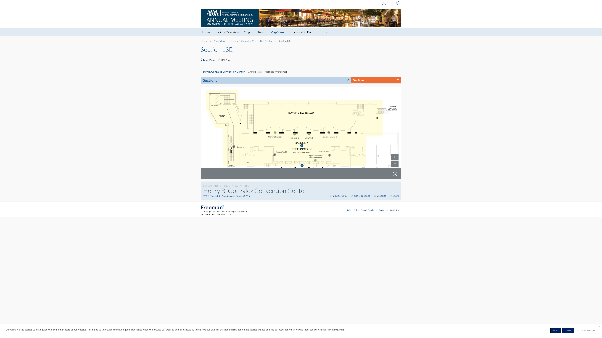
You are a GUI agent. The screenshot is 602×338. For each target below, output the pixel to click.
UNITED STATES (210, 186)
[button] (585, 330)
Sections (210, 80)
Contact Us (383, 210)
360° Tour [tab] (226, 59)
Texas (227, 186)
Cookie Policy (395, 210)
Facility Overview (227, 32)
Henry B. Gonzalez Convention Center (251, 41)
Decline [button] (568, 330)
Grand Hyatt (254, 71)
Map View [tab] (209, 59)
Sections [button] (358, 80)
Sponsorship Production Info (309, 32)
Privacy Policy (338, 329)
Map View (277, 32)
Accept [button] (555, 330)
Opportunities (253, 32)
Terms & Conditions (369, 210)
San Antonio (242, 186)
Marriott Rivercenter (276, 71)
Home (206, 32)
